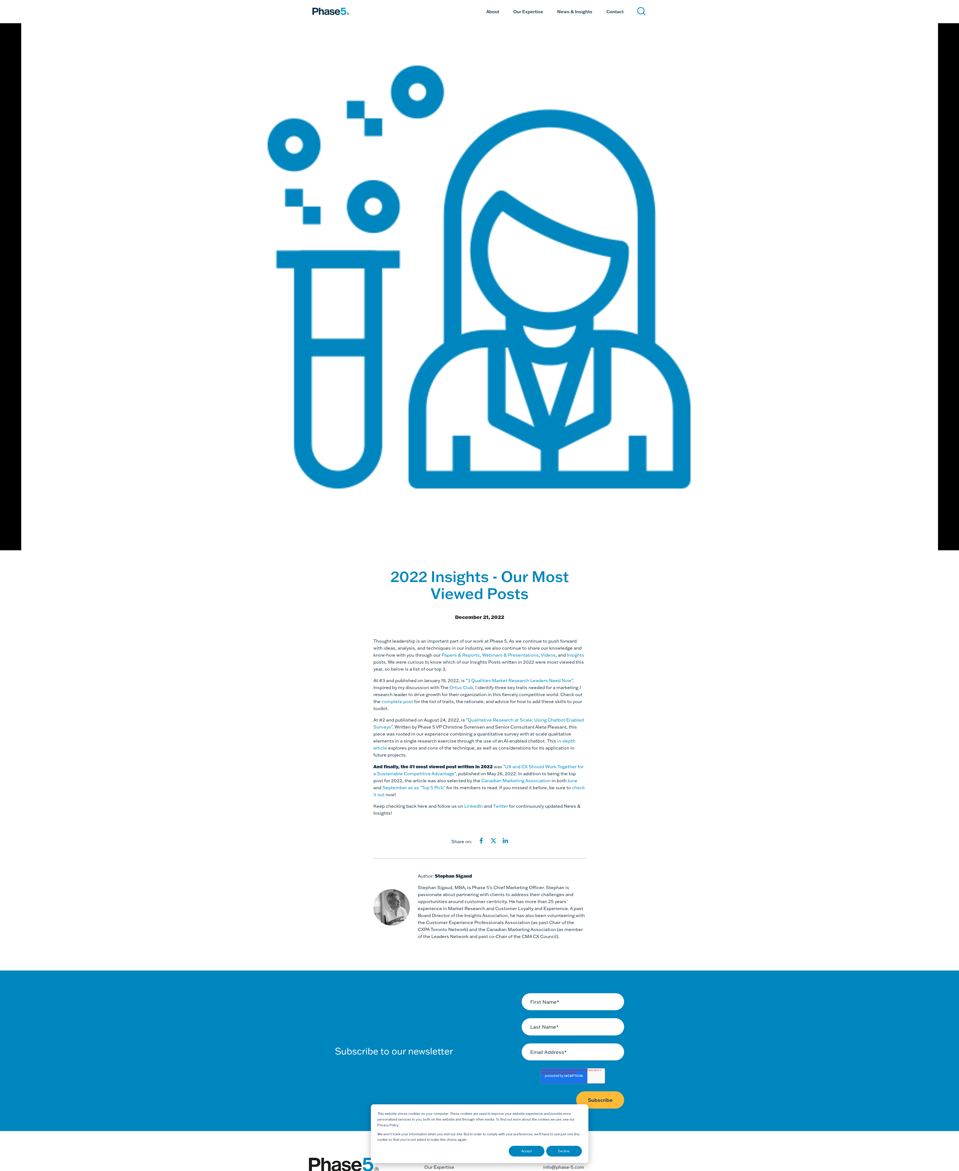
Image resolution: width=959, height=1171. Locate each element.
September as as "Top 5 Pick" (414, 787)
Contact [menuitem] (615, 11)
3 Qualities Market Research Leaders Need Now (519, 680)
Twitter (501, 806)
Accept (526, 1151)
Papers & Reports (461, 655)
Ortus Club (461, 687)
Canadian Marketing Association (516, 780)
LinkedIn (473, 806)
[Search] (641, 11)
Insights (575, 655)
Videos (548, 655)
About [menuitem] (492, 11)
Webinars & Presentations (510, 655)
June (572, 780)
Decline (564, 1151)
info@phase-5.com (563, 1167)
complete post (397, 701)
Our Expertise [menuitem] (528, 11)
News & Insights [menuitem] (574, 11)
